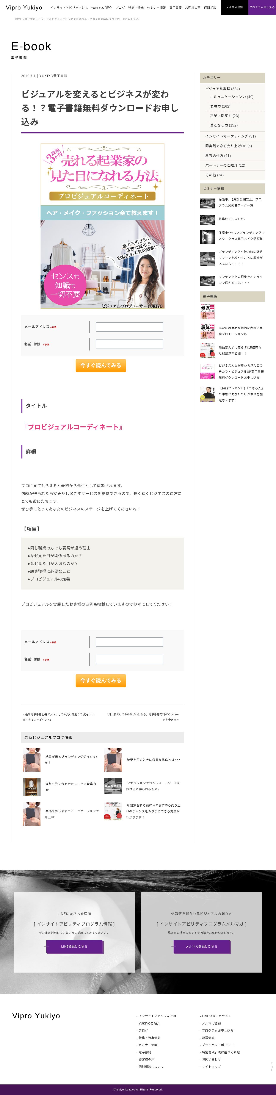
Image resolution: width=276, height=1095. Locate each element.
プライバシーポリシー (218, 1045)
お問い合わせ (211, 1059)
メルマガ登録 (211, 1023)
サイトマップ (211, 1066)
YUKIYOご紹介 (101, 7)
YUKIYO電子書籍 (53, 76)
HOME (18, 19)
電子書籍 (175, 7)
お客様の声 (193, 7)
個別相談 (210, 7)
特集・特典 (136, 7)
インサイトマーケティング (226, 136)
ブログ (120, 7)
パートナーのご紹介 (221, 165)
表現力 (215, 106)
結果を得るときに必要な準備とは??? (153, 760)
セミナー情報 (156, 7)
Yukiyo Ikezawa (125, 1089)
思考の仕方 (214, 156)
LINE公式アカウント (216, 1016)
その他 (210, 175)
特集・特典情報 (150, 1038)
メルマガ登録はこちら (201, 946)
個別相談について (151, 1066)
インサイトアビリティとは (69, 7)
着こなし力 (219, 125)
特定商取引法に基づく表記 (221, 1052)
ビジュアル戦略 (217, 89)
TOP (271, 1067)
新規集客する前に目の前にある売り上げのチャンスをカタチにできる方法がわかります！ (153, 811)
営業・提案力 (221, 116)
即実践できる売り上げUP (225, 146)
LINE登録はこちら (74, 946)
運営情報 (208, 1038)
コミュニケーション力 (228, 97)
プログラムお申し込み (218, 1030)
